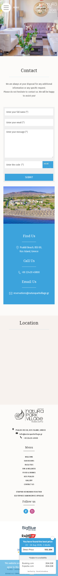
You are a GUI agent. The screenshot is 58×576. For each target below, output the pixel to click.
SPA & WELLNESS (29, 469)
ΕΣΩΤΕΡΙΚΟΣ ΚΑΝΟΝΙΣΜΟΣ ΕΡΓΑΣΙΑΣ (29, 496)
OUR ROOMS (29, 461)
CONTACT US (29, 484)
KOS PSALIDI (29, 476)
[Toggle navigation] (6, 7)
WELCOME (29, 457)
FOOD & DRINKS (29, 473)
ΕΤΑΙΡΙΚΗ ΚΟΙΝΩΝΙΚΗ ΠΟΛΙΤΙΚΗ (29, 492)
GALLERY (28, 480)
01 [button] (29, 51)
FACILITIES (29, 465)
